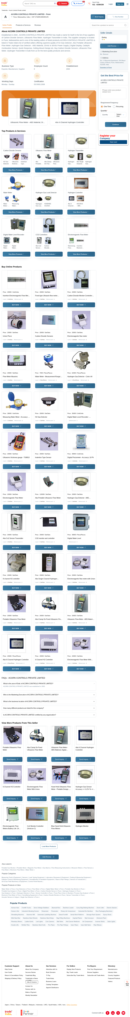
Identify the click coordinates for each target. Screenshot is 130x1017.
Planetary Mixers (16, 921)
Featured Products (114, 978)
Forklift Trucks (26, 907)
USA (59, 1005)
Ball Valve (60, 921)
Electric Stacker (112, 907)
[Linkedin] (112, 1012)
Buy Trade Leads (72, 972)
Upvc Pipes (74, 925)
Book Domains (50, 972)
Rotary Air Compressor (68, 911)
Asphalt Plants (77, 918)
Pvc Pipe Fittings (62, 925)
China (12, 1005)
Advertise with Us (51, 969)
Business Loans (51, 981)
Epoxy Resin (107, 914)
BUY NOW (15, 305)
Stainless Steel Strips (47, 918)
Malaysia (32, 1005)
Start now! (113, 142)
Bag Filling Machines (63, 918)
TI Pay (48, 975)
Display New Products (74, 969)
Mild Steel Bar (15, 918)
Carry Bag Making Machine (85, 907)
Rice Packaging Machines (104, 911)
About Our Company (32, 969)
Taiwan (18, 1005)
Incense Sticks (100, 921)
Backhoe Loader (68, 907)
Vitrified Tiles (25, 925)
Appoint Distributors (52, 987)
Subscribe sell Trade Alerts (95, 975)
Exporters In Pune (106, 67)
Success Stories (30, 972)
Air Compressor (87, 921)
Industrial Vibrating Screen (30, 911)
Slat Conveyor (89, 918)
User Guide (8, 972)
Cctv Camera (50, 921)
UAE (45, 1005)
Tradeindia (5, 10)
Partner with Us (30, 989)
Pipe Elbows (97, 925)
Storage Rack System (93, 914)
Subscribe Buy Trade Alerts (75, 975)
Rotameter (45, 911)
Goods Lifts (15, 925)
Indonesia (39, 1005)
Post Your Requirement (94, 969)
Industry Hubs (112, 972)
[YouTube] (123, 1012)
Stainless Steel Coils (38, 925)
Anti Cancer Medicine (73, 921)
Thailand (24, 1005)
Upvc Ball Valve (86, 925)
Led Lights (39, 921)
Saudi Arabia (52, 1005)
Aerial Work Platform (77, 914)
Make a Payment (30, 992)
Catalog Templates (52, 984)
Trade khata (50, 978)
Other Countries (72, 1005)
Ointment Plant (101, 918)
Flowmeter (54, 911)
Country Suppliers (114, 975)
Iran (64, 1005)
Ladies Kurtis (29, 921)
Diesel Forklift (63, 914)
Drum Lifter (100, 907)
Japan (7, 1005)
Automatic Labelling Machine (47, 914)
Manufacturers (112, 969)
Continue (115, 124)
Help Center (8, 969)
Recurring (119, 106)
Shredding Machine (17, 914)
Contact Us (28, 986)
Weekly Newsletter (31, 995)
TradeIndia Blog (30, 975)
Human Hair (15, 907)
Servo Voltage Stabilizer (41, 907)
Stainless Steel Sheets (30, 918)
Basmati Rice (56, 907)
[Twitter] (118, 1012)
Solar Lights (111, 921)
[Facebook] (107, 1012)
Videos (110, 981)
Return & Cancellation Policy (14, 975)
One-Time (107, 106)
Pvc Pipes (51, 925)
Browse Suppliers (93, 972)
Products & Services (23, 25)
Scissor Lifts (15, 911)
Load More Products (49, 846)
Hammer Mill (31, 914)
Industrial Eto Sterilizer (85, 911)
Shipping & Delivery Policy (13, 978)
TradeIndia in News (31, 978)
